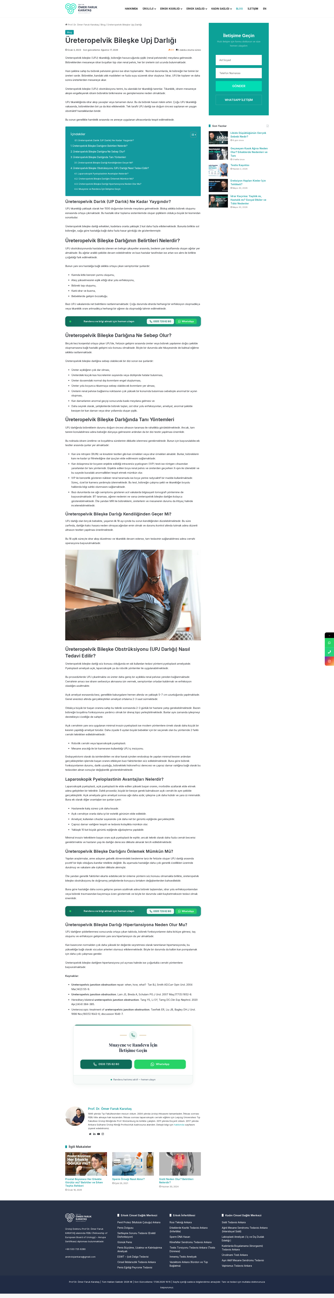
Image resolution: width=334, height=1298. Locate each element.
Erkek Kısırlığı (170, 8)
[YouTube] (98, 1134)
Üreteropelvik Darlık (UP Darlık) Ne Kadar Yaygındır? (106, 140)
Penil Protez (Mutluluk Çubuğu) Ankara (138, 1222)
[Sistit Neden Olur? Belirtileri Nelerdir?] (180, 1164)
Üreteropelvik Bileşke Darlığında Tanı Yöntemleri (99, 157)
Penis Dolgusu (125, 1227)
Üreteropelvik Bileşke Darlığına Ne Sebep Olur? (99, 151)
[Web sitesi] (90, 1134)
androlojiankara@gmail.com (80, 1256)
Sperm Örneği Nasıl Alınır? (128, 1179)
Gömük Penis (124, 1242)
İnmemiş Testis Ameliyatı (183, 1256)
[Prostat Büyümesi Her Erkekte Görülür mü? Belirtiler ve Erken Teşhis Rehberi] (86, 1164)
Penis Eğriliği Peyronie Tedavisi (134, 1267)
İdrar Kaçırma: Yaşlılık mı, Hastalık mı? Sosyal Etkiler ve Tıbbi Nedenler (248, 200)
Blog (239, 8)
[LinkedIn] (94, 1134)
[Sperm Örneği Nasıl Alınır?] (133, 1164)
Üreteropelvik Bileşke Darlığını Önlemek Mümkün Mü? (106, 178)
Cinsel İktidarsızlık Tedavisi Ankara (136, 1262)
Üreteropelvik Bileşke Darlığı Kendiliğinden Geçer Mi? (105, 162)
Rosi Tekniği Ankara (181, 1222)
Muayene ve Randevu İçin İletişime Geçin (99, 189)
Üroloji (148, 8)
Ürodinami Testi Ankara (235, 1255)
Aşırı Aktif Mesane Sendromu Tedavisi (243, 1260)
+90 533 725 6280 (75, 1249)
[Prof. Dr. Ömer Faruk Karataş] (81, 8)
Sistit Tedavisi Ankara (234, 1222)
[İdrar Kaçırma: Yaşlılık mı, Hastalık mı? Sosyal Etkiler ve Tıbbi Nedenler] (218, 201)
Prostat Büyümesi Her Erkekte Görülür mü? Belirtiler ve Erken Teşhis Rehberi (84, 1182)
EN (264, 8)
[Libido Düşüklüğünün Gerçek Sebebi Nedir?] (218, 137)
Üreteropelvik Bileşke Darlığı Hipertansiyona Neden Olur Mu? (110, 184)
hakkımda (179, 1124)
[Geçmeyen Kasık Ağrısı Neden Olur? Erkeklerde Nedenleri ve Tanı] (218, 153)
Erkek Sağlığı (195, 8)
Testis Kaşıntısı (239, 165)
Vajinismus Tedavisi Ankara (237, 1265)
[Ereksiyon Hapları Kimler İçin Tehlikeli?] (218, 185)
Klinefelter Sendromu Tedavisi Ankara (191, 1242)
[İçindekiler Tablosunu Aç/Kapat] (192, 135)
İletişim (253, 8)
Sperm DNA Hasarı (180, 1236)
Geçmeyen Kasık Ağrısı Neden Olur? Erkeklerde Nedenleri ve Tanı (249, 152)
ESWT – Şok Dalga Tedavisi (133, 1256)
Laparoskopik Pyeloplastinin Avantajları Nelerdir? (103, 173)
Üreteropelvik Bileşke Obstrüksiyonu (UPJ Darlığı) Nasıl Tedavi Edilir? (111, 168)
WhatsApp (188, 321)
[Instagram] (103, 1134)
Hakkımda (131, 8)
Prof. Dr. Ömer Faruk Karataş (83, 24)
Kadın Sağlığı (220, 8)
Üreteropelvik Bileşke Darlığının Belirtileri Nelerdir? (100, 145)
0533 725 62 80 (162, 321)
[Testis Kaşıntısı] (218, 170)
